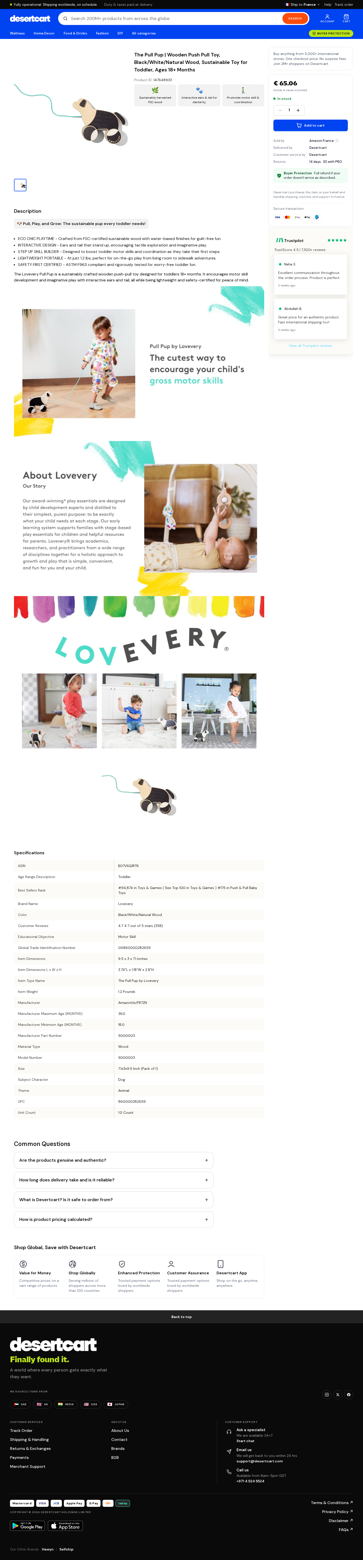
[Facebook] (348, 1394)
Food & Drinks (75, 33)
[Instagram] (326, 1394)
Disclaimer (341, 1520)
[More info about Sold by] (337, 140)
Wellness (17, 33)
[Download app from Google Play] (27, 1526)
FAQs (346, 1529)
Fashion (102, 33)
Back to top (181, 1317)
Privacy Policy (337, 1511)
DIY (120, 33)
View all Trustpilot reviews (310, 345)
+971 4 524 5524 (250, 1481)
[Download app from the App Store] (65, 1526)
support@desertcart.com (260, 1461)
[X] (337, 1394)
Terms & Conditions (332, 1502)
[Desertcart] (30, 18)
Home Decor (44, 33)
